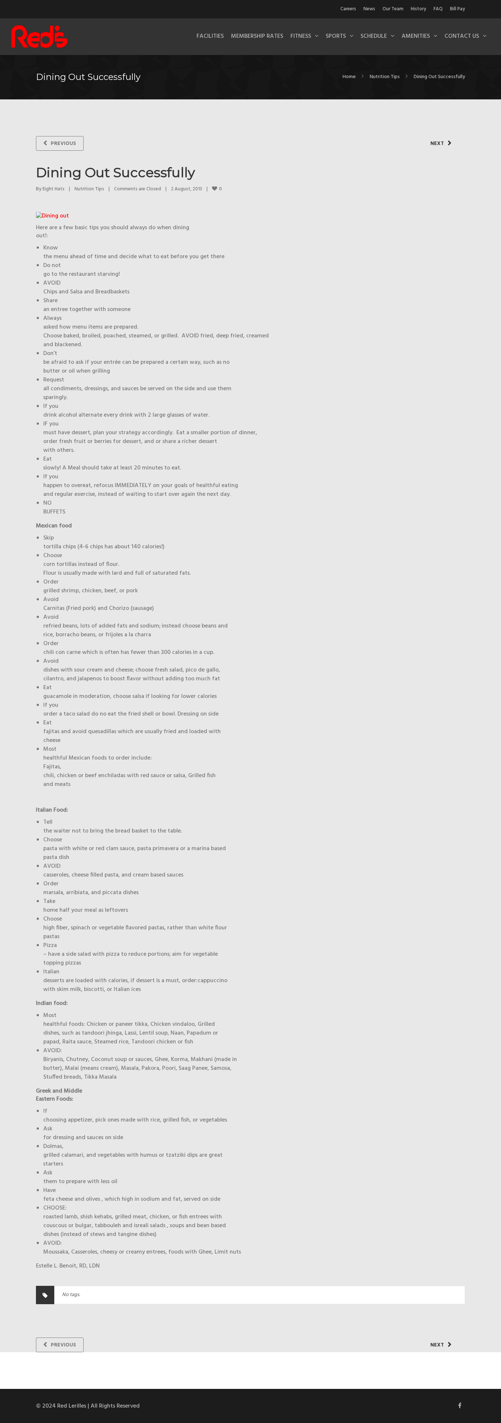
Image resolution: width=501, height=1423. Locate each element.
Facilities (210, 36)
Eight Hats (54, 189)
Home (349, 77)
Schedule (374, 36)
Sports (336, 36)
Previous (63, 143)
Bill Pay (457, 9)
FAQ (438, 9)
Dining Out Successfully (115, 172)
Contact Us (462, 36)
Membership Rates (257, 36)
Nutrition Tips (385, 77)
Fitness (300, 36)
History (418, 9)
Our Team (393, 9)
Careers (348, 9)
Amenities (416, 36)
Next (437, 143)
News (369, 9)
